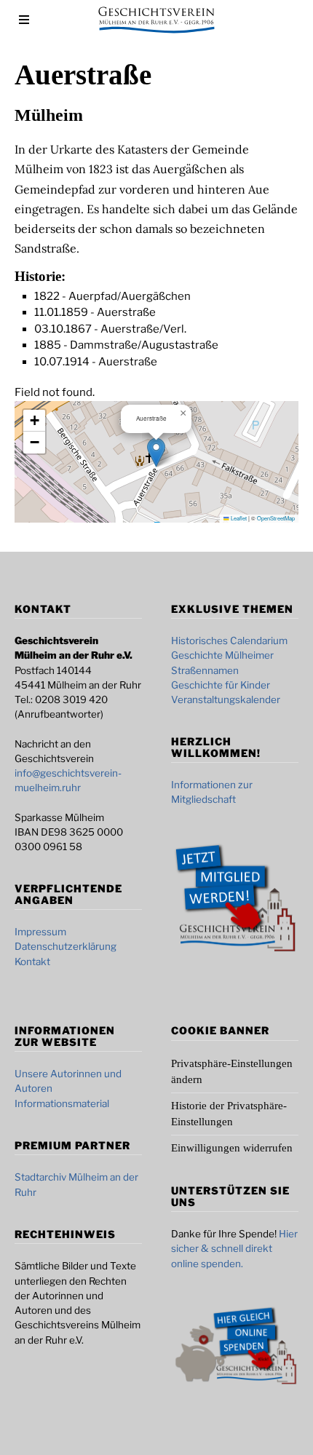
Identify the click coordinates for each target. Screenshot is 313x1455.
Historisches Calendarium (229, 640)
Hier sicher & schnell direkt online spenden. (234, 1248)
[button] (156, 452)
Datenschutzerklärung (65, 946)
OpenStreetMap (276, 518)
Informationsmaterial (62, 1103)
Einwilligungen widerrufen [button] (232, 1148)
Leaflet (238, 518)
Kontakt (32, 961)
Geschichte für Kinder (220, 685)
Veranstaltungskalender (225, 699)
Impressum (40, 931)
